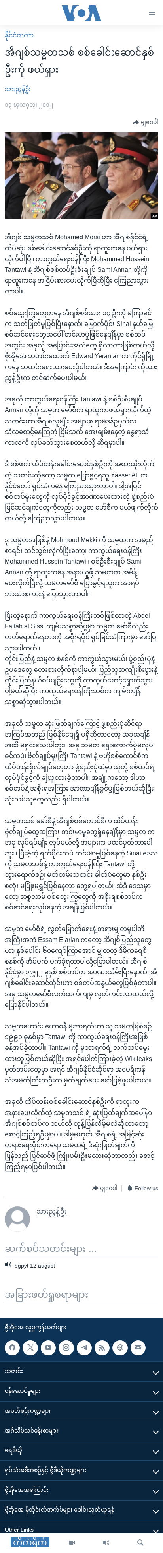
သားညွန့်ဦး (18, 89)
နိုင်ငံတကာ (19, 35)
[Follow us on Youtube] (48, 1347)
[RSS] (102, 1347)
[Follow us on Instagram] (66, 1347)
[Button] (145, 122)
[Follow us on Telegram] (84, 1347)
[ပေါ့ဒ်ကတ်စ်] (119, 1347)
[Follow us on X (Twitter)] (30, 1347)
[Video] (72, 1543)
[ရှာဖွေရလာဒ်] (140, 1543)
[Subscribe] (138, 1347)
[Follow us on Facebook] (12, 1347)
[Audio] (106, 1543)
